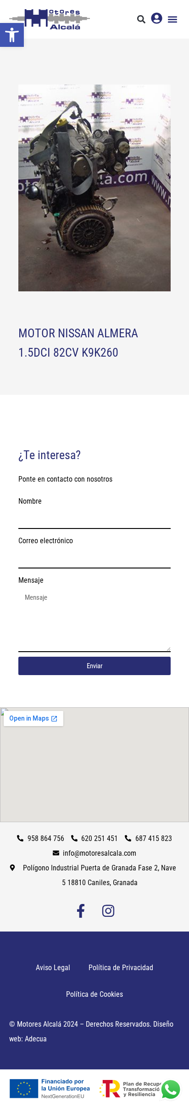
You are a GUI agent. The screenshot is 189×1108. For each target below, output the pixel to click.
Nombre (30, 501)
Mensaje (31, 580)
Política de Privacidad (121, 967)
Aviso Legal (53, 967)
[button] (12, 35)
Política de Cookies (94, 994)
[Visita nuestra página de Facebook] (80, 910)
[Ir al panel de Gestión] (156, 18)
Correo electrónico (45, 540)
